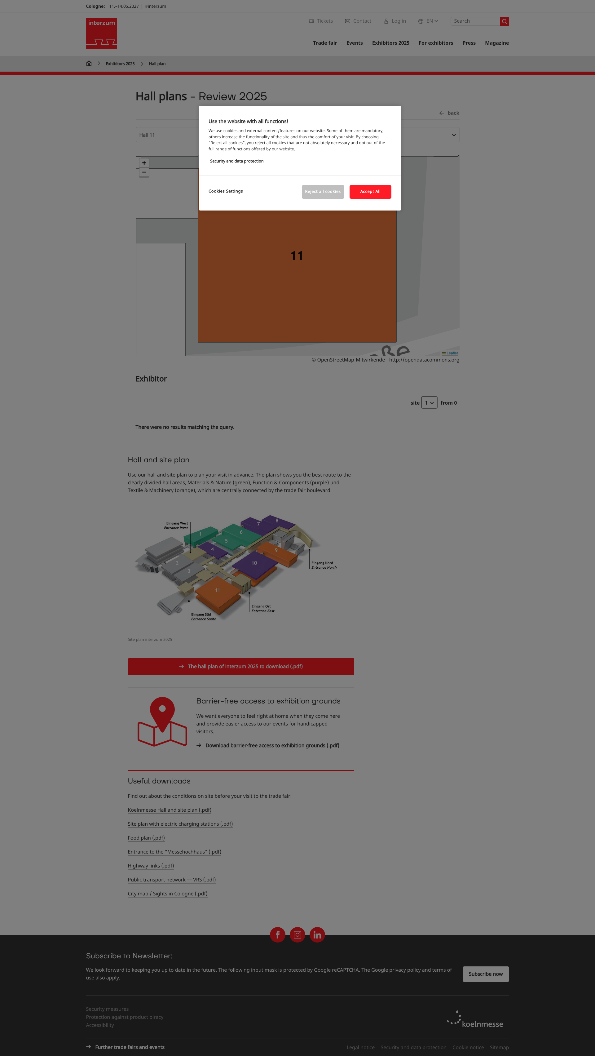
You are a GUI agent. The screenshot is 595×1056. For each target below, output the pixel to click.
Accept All (370, 192)
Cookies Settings (226, 191)
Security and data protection (237, 161)
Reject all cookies (323, 192)
